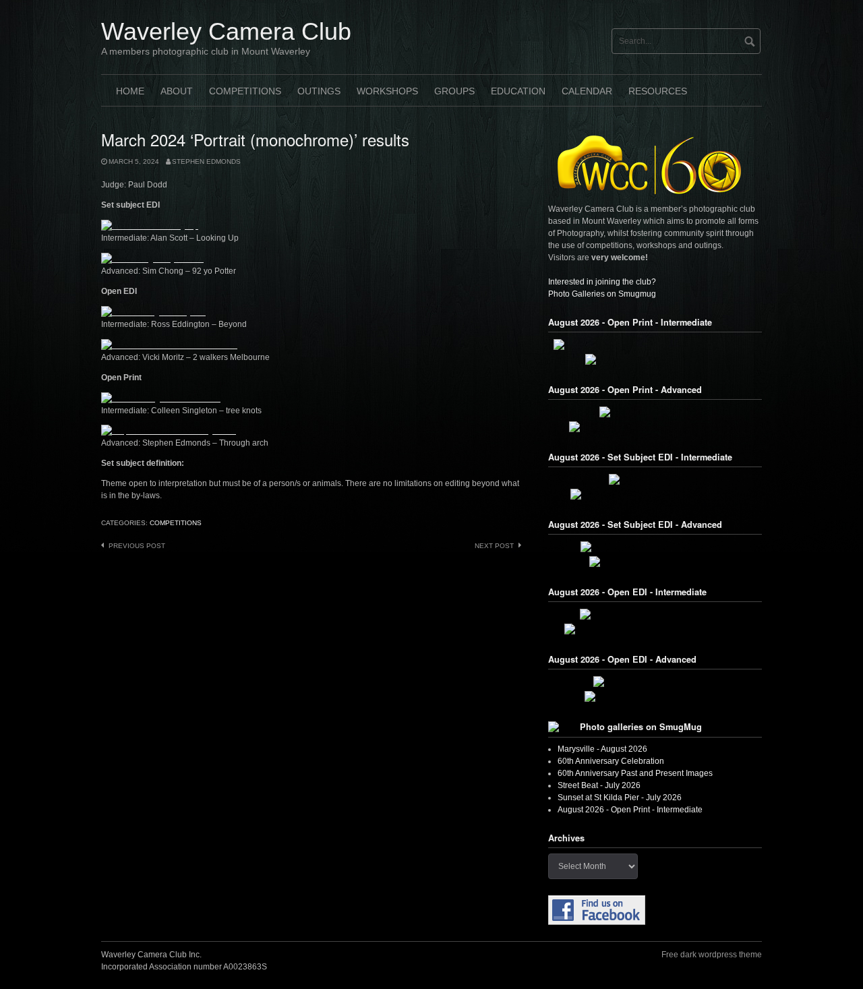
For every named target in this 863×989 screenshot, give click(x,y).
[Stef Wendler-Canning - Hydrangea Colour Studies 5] (655, 344)
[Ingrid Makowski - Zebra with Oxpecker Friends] (655, 629)
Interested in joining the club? (602, 282)
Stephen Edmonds (206, 161)
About (176, 91)
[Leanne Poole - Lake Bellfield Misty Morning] (655, 426)
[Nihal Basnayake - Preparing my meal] (655, 546)
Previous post (137, 545)
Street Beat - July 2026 (599, 785)
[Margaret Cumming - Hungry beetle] (655, 359)
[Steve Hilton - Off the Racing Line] (655, 561)
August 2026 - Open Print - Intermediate (630, 809)
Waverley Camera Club (226, 31)
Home (130, 91)
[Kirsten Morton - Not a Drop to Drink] (655, 696)
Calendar (587, 91)
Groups (454, 91)
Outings (318, 91)
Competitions (245, 91)
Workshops (387, 91)
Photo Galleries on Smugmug (602, 294)
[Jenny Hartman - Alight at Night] (655, 681)
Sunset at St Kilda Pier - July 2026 (620, 797)
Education (518, 91)
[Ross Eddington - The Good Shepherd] (655, 614)
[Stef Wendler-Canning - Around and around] (655, 494)
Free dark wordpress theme (711, 954)
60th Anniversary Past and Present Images (635, 773)
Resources (657, 91)
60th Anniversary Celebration (611, 761)
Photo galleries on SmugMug (641, 727)
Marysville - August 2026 (602, 749)
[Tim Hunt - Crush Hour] (655, 479)
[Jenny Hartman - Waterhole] (655, 412)
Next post (494, 545)
